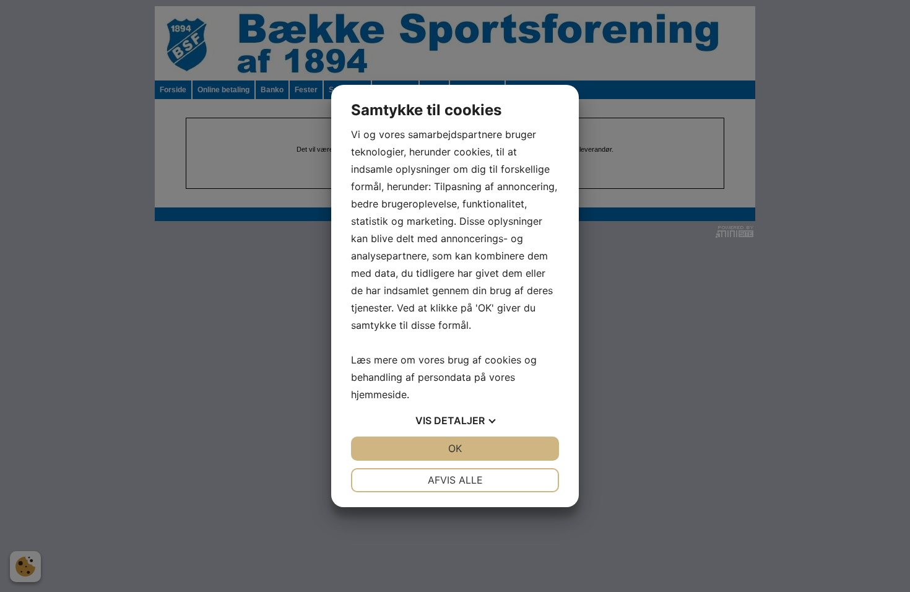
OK (455, 448)
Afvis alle (455, 480)
